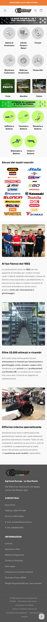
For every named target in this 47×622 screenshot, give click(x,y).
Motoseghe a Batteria (16, 152)
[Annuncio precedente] (4, 3)
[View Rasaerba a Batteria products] (38, 116)
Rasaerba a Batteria (38, 127)
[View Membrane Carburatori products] (9, 60)
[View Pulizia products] (39, 86)
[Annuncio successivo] (42, 3)
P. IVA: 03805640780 (14, 527)
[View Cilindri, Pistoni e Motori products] (23, 33)
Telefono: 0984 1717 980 (15, 510)
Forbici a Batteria (30, 152)
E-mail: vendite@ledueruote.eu (18, 522)
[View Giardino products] (23, 86)
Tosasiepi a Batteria (23, 127)
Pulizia (39, 96)
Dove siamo (10, 505)
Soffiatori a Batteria (9, 127)
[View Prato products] (8, 86)
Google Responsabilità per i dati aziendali (23, 583)
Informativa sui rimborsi (25, 605)
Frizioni (38, 43)
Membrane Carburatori (9, 71)
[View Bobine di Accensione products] (9, 33)
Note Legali (10, 566)
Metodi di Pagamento (14, 555)
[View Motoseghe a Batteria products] (16, 141)
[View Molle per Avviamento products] (23, 60)
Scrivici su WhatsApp (14, 516)
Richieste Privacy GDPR (15, 577)
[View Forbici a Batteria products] (31, 141)
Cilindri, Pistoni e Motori (23, 45)
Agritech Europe (22, 598)
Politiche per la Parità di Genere (19, 572)
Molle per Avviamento (23, 71)
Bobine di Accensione (9, 44)
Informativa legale (36, 613)
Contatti (8, 543)
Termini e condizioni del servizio (25, 609)
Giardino (23, 96)
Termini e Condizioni (14, 560)
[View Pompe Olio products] (38, 60)
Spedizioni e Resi (12, 549)
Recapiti (25, 617)
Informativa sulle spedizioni (16, 613)
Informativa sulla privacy (27, 601)
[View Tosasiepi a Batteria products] (23, 116)
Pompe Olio (38, 70)
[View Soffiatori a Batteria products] (9, 116)
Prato (8, 96)
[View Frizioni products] (38, 33)
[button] (5, 10)
